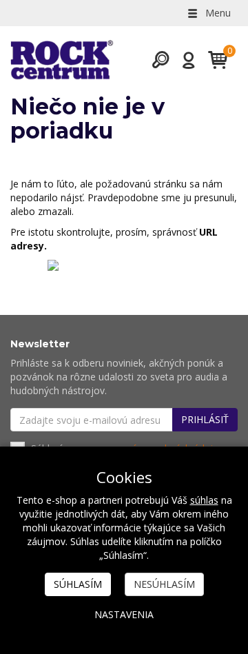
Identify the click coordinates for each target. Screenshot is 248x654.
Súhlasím (78, 584)
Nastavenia (124, 614)
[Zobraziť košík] (212, 60)
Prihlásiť (205, 419)
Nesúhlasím (164, 584)
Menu (217, 12)
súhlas (204, 500)
